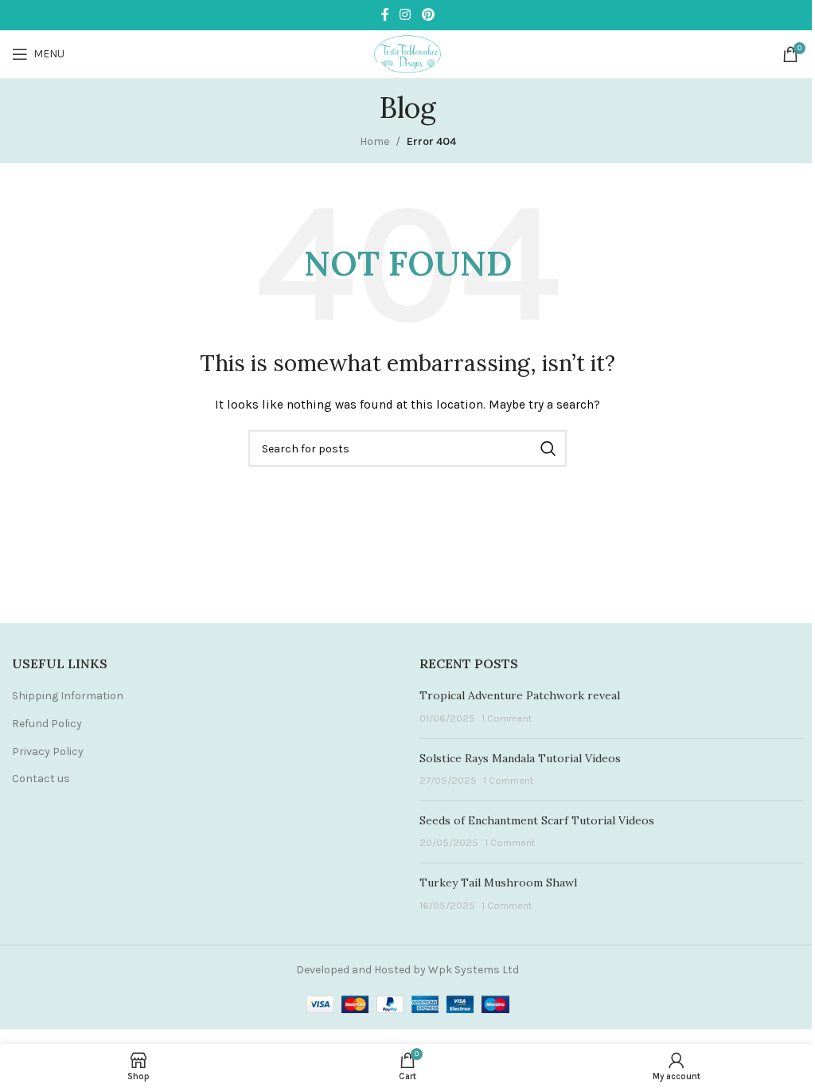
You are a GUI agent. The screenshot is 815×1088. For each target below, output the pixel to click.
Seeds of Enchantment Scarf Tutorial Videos (536, 820)
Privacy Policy (48, 751)
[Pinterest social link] (427, 14)
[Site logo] (407, 53)
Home (374, 141)
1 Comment (507, 718)
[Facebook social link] (385, 14)
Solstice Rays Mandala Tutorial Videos (520, 758)
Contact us (41, 778)
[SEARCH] (548, 448)
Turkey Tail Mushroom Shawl (498, 882)
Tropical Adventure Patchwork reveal (519, 695)
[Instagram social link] (405, 14)
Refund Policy (47, 723)
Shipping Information (67, 696)
